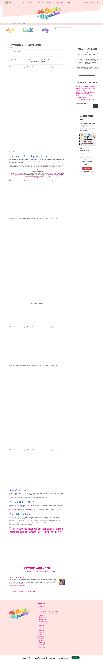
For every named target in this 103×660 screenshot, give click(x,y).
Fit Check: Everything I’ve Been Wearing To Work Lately (85, 92)
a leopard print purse (33, 509)
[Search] (95, 106)
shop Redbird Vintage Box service (33, 176)
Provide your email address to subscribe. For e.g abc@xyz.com (86, 157)
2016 (41, 645)
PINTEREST (37, 571)
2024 (41, 628)
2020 (41, 636)
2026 (41, 606)
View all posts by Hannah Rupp (17, 585)
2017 (42, 642)
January (43, 623)
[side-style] (10, 30)
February (43, 621)
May (42, 617)
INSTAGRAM (45, 571)
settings (66, 658)
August (43, 609)
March (43, 619)
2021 (41, 634)
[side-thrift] (28, 30)
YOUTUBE (52, 571)
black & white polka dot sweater (40, 165)
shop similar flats (54, 174)
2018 (42, 640)
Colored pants (12, 509)
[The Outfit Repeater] (8, 2)
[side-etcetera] (63, 30)
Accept (75, 657)
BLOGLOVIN (23, 571)
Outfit (13, 23)
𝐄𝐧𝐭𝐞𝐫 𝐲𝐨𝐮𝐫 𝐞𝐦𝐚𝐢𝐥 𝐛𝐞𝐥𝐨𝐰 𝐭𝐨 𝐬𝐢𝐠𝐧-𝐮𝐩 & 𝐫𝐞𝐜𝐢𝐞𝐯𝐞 (86, 149)
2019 (41, 638)
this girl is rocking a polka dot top (29, 520)
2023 (41, 630)
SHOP (68, 2)
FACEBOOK (30, 571)
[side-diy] (45, 30)
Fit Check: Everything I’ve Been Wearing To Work (85, 96)
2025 (41, 626)
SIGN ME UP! (87, 168)
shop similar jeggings (20, 174)
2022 (41, 632)
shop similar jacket (52, 173)
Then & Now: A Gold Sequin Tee (85, 99)
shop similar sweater (43, 173)
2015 (42, 647)
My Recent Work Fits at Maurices (85, 86)
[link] (73, 2)
